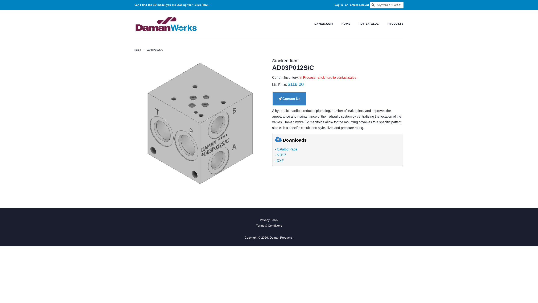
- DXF (279, 160)
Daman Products (281, 237)
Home (346, 24)
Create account (359, 5)
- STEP (280, 155)
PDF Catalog (369, 24)
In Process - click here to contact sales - (328, 77)
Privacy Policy (269, 220)
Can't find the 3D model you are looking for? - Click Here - (171, 5)
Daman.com (323, 24)
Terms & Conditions (269, 225)
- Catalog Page (286, 149)
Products (396, 24)
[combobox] (387, 5)
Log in (339, 5)
